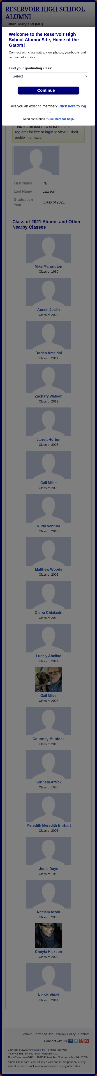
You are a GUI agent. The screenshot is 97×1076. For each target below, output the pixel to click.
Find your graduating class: (30, 68)
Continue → (48, 90)
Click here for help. (60, 119)
